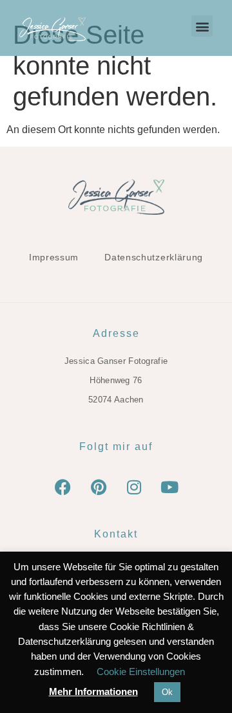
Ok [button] (167, 692)
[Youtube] (169, 487)
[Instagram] (134, 487)
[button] (202, 26)
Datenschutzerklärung (153, 257)
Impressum (54, 257)
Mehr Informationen (93, 691)
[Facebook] (63, 487)
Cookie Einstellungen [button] (141, 671)
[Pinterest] (98, 487)
